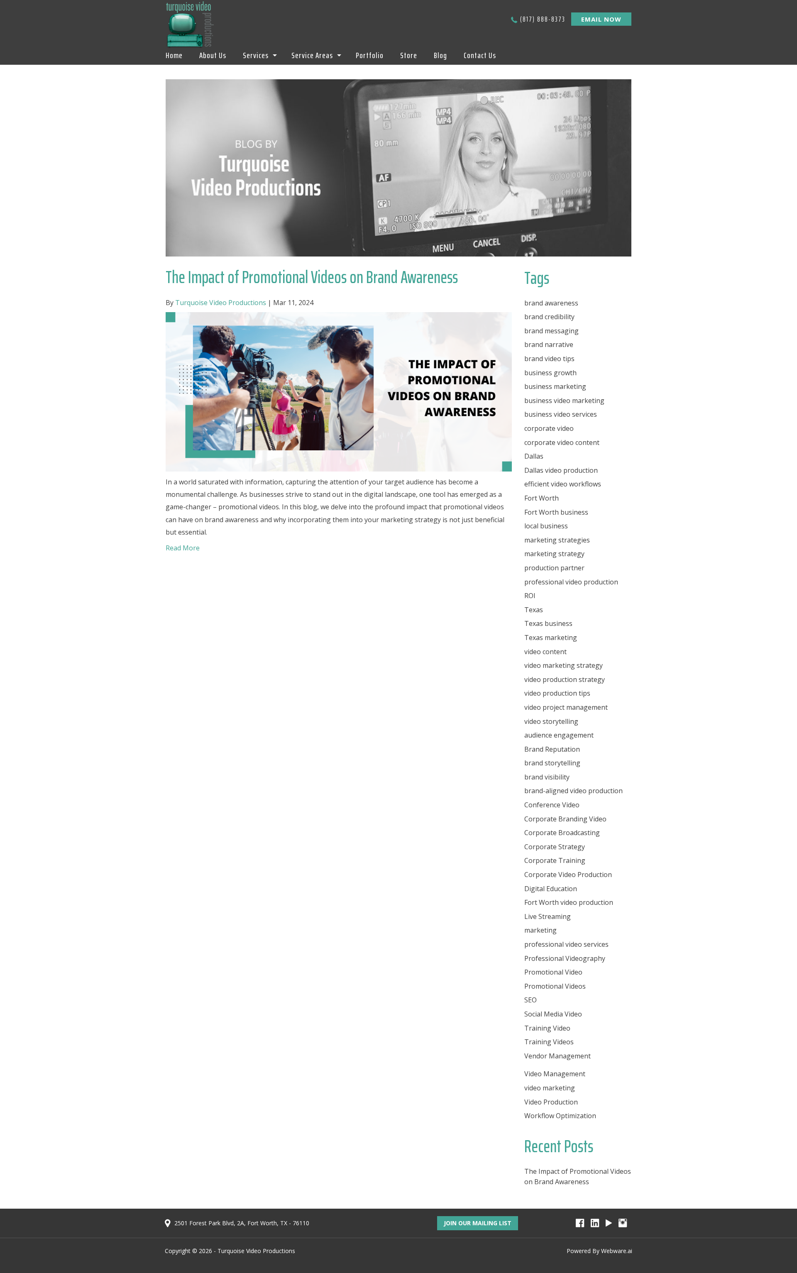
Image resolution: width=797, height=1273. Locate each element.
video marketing (549, 1087)
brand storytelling (552, 762)
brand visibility (547, 777)
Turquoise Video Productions (256, 1251)
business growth (550, 372)
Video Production (551, 1102)
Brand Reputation (552, 749)
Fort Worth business (556, 512)
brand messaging (551, 330)
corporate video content (561, 442)
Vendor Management (557, 1055)
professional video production (571, 581)
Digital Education (550, 888)
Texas (533, 609)
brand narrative (548, 344)
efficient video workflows (562, 484)
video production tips (557, 693)
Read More (183, 547)
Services (256, 55)
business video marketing (564, 400)
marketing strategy (554, 553)
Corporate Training (554, 860)
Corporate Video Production (568, 874)
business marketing (555, 386)
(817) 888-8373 (542, 19)
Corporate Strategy (554, 846)
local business (546, 525)
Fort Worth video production (568, 902)
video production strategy (564, 679)
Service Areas (312, 55)
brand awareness (551, 303)
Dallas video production (561, 470)
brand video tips (549, 358)
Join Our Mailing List (477, 1223)
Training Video (547, 1028)
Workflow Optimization (560, 1115)
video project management (566, 707)
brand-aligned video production (573, 790)
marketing (540, 930)
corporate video (549, 428)
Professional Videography (564, 958)
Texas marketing (550, 637)
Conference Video (551, 804)
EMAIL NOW (601, 19)
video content (545, 651)
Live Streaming (547, 916)
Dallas (533, 456)
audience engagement (559, 735)
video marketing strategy (563, 665)
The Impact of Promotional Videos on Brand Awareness (312, 277)
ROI (529, 595)
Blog (440, 55)
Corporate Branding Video (565, 818)
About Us (212, 55)
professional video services (566, 944)
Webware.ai (616, 1251)
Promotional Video (553, 972)
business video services (560, 414)
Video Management (554, 1073)
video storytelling (551, 721)
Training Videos (549, 1041)
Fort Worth (541, 498)
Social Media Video (553, 1014)
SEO (530, 999)
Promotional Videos (555, 986)
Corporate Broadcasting (562, 832)
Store (408, 55)
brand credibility (549, 316)
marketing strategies (557, 540)
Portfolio (370, 55)
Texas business (548, 623)
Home (174, 55)
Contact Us (480, 55)
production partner (554, 567)
